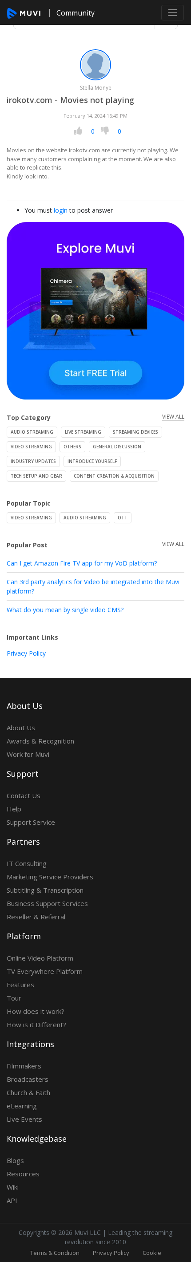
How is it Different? (36, 1024)
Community (75, 13)
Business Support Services (47, 903)
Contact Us (23, 795)
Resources (23, 1173)
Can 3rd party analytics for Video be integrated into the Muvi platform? (93, 586)
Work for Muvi (28, 754)
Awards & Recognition (40, 740)
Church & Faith (28, 1092)
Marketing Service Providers (50, 876)
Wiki (13, 1187)
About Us (21, 727)
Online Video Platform (40, 957)
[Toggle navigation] (172, 12)
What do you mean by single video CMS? (65, 609)
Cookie (152, 1253)
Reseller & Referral (36, 916)
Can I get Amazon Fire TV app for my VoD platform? (82, 563)
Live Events (24, 1119)
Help (14, 808)
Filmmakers (24, 1065)
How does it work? (35, 1011)
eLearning (22, 1105)
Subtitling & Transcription (45, 890)
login (61, 210)
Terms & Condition (55, 1253)
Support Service (31, 822)
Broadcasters (27, 1079)
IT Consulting (27, 863)
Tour (14, 997)
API (12, 1200)
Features (20, 984)
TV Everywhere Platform (45, 971)
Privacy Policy (26, 653)
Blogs (15, 1160)
